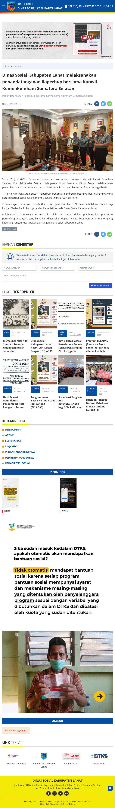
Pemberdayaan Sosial (19, 457)
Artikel (6, 332)
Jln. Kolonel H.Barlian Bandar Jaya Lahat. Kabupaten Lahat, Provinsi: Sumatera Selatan (57, 785)
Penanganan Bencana (91, 389)
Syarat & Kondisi (40, 801)
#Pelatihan (11, 229)
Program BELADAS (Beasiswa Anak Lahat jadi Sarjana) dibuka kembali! (97, 346)
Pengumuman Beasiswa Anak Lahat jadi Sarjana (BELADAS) (44, 402)
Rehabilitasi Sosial (17, 463)
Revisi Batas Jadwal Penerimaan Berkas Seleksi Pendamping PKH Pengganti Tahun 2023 (70, 347)
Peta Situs (52, 801)
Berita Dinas (61, 333)
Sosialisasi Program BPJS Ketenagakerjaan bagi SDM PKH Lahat (70, 402)
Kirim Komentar (101, 285)
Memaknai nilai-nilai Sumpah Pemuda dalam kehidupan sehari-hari (15, 346)
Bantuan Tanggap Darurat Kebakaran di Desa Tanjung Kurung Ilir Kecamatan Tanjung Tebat (98, 408)
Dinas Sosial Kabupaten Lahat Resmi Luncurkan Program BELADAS (42, 346)
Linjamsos (17, 66)
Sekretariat (13, 441)
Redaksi (27, 801)
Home (7, 66)
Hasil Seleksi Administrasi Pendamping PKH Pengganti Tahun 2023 (13, 404)
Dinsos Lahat (55, 804)
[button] (110, 40)
